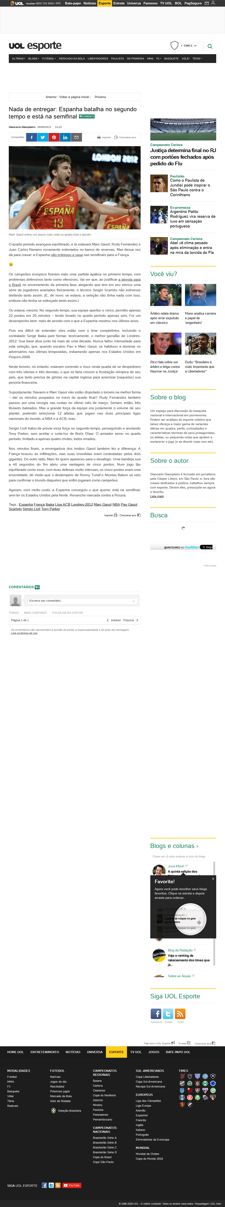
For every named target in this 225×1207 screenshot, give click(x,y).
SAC (58, 3)
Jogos (153, 1052)
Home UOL (15, 1052)
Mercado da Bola (72, 58)
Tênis (196, 58)
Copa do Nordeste (104, 1095)
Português (142, 1135)
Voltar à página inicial (74, 97)
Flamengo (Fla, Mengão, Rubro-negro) (189, 1090)
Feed (181, 1022)
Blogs (32, 58)
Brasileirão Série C (105, 1147)
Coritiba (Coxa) (205, 1083)
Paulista (117, 58)
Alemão (140, 1110)
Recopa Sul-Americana (150, 1086)
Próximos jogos (60, 1091)
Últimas (18, 58)
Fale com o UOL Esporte (157, 1043)
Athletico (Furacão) (182, 1076)
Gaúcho (98, 1100)
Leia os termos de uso (24, 633)
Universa (134, 3)
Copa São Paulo (103, 1162)
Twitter (168, 1022)
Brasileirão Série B (105, 1142)
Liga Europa (143, 1105)
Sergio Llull (31, 509)
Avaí (197, 1076)
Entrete (119, 3)
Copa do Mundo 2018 (149, 1159)
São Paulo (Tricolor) (212, 1097)
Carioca (98, 1085)
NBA (116, 504)
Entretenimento (45, 1052)
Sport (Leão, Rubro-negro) (182, 1104)
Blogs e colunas (172, 846)
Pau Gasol (129, 504)
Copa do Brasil (102, 1157)
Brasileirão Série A (105, 1138)
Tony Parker (50, 509)
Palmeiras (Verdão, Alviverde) (197, 1097)
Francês (141, 1120)
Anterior (50, 97)
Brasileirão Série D (105, 1152)
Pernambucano (102, 1119)
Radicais (12, 1106)
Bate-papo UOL (178, 1052)
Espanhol (142, 1115)
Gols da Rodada (60, 1101)
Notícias (89, 3)
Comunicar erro (128, 515)
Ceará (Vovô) (182, 1083)
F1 (158, 58)
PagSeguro (193, 3)
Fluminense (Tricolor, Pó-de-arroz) (197, 1090)
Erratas (183, 1043)
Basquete (171, 58)
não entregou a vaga (67, 254)
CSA (182, 1090)
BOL (178, 3)
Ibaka (50, 504)
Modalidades (18, 1071)
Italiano (140, 1130)
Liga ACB (62, 504)
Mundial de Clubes (147, 1154)
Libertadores (98, 58)
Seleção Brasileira (69, 1111)
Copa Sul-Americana (149, 1082)
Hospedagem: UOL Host (208, 1203)
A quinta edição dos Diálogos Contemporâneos (187, 873)
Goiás (212, 1090)
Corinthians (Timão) (197, 1083)
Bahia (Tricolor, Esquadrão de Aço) (205, 1076)
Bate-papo (73, 3)
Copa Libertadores (147, 1077)
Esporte (105, 3)
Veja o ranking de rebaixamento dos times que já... (188, 960)
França (39, 504)
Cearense (99, 1090)
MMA (150, 58)
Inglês (139, 1125)
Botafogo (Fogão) (212, 1076)
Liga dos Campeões (148, 1101)
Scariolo (15, 509)
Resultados (57, 1086)
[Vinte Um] (112, 77)
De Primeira (135, 58)
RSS (58, 1185)
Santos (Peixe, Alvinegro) (205, 1097)
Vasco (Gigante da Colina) (189, 1104)
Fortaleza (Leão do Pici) (205, 1090)
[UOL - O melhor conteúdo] (15, 4)
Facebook (156, 1022)
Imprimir (108, 515)
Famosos (150, 3)
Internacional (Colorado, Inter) (189, 1097)
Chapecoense (189, 1083)
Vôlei (185, 58)
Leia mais (157, 496)
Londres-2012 (82, 504)
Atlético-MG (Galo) (189, 1076)
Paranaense (100, 1115)
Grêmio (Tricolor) (182, 1097)
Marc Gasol (103, 504)
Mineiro (97, 1105)
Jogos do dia (58, 1082)
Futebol (48, 58)
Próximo (102, 97)
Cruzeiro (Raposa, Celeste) (212, 1083)
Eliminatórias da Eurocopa (152, 1139)
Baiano (97, 1081)
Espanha (26, 504)
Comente (88, 116)
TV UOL (166, 3)
